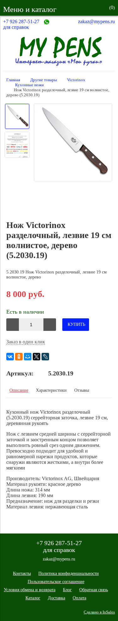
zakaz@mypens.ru (96, 21)
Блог (67, 589)
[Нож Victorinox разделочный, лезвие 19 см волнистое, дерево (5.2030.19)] (73, 143)
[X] (36, 356)
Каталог (32, 598)
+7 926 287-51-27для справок (21, 24)
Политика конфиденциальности (68, 573)
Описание (18, 390)
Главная (13, 80)
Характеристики (51, 390)
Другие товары (43, 80)
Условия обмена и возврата (29, 589)
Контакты (22, 573)
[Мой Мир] (27, 356)
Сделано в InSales (99, 612)
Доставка (56, 598)
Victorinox (76, 80)
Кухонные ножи (29, 85)
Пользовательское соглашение (56, 581)
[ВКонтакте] (10, 356)
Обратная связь (93, 589)
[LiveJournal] (45, 356)
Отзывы (81, 390)
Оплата (79, 598)
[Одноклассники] (19, 356)
